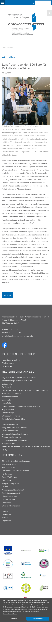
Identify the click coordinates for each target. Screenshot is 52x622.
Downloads (6, 502)
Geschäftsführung (9, 477)
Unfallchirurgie (8, 412)
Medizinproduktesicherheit (13, 490)
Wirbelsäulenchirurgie (11, 416)
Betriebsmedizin (8, 467)
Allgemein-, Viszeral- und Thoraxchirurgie (19, 377)
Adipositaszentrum (10, 424)
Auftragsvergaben (9, 464)
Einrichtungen (8, 363)
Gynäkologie (7, 387)
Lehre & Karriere (8, 499)
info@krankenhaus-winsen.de (20, 336)
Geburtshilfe (7, 384)
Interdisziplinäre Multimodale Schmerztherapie (21, 406)
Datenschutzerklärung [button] (10, 614)
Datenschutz (7, 514)
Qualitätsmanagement (11, 493)
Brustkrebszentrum (10, 431)
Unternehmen (7, 47)
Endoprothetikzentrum (11, 437)
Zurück (7, 294)
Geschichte (6, 480)
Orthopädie (6, 400)
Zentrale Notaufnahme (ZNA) (13, 419)
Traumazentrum (8, 443)
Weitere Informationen (11, 506)
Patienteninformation (11, 360)
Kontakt (5, 511)
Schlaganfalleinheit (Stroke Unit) (15, 440)
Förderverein (7, 474)
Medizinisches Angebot (19, 371)
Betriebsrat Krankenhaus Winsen (15, 470)
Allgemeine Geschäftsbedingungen (16, 461)
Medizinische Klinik (10, 396)
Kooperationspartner (10, 483)
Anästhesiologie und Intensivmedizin (17, 380)
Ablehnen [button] (14, 618)
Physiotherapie (8, 409)
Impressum (6, 521)
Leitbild (5, 486)
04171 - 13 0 (13, 329)
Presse (4, 517)
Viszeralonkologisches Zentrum (15, 434)
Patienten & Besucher (18, 354)
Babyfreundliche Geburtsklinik (14, 427)
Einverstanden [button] (38, 618)
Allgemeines (7, 366)
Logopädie (6, 403)
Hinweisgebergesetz (10, 496)
